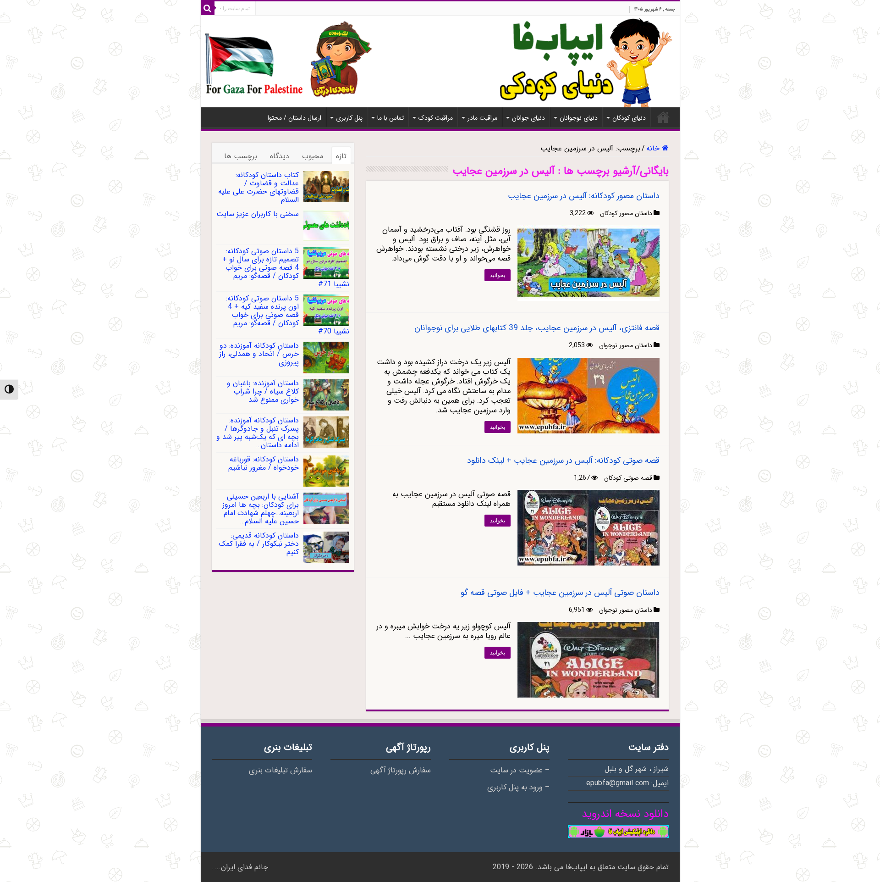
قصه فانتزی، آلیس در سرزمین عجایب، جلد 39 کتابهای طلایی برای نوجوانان (537, 328)
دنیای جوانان (528, 118)
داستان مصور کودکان (626, 213)
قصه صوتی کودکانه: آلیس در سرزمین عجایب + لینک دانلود (563, 460)
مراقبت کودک (435, 118)
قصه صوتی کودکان (628, 478)
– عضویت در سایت (520, 771)
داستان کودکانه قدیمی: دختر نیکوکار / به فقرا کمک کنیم (259, 544)
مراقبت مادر (482, 118)
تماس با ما (390, 118)
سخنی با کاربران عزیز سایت (257, 214)
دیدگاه (279, 156)
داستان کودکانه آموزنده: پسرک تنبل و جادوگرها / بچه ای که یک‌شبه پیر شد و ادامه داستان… (257, 433)
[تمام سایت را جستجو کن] (207, 8)
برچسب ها (240, 156)
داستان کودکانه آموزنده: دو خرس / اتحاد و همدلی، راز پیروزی (259, 354)
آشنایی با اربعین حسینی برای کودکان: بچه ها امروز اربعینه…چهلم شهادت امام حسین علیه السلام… (260, 509)
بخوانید (497, 275)
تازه (341, 156)
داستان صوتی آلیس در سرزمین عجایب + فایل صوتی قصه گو (560, 592)
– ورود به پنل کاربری (518, 787)
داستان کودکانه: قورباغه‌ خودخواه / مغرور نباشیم (263, 463)
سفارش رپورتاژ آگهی (400, 771)
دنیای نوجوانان (579, 118)
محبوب (312, 156)
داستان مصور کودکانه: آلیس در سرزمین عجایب (584, 195)
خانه (663, 117)
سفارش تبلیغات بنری (280, 771)
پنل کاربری (349, 118)
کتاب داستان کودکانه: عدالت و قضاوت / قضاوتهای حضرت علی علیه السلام (258, 187)
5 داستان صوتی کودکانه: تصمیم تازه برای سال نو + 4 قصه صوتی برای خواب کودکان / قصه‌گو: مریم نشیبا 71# (285, 267)
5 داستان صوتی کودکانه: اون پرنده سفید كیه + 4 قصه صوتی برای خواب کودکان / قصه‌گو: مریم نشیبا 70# (287, 315)
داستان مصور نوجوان (625, 345)
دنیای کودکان (629, 118)
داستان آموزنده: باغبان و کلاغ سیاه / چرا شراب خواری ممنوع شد (263, 391)
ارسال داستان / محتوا (294, 118)
